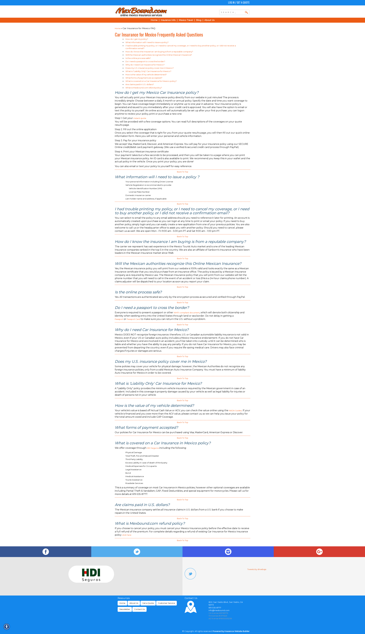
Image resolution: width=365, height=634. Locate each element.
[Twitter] (136, 551)
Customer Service (166, 603)
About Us (133, 603)
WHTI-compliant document (187, 312)
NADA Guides (235, 410)
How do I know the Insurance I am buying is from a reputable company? (159, 51)
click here (126, 535)
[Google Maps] (319, 551)
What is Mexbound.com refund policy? (143, 88)
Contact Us (139, 609)
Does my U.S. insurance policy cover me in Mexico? (149, 68)
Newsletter (124, 609)
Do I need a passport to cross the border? (145, 61)
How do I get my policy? (136, 39)
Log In (231, 2)
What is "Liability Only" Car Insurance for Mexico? (148, 71)
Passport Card (133, 319)
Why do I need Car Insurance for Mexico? (145, 65)
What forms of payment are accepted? (143, 78)
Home (118, 28)
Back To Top (182, 172)
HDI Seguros (153, 448)
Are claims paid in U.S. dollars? (139, 84)
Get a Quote (243, 2)
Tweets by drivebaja (256, 569)
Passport (119, 319)
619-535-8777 (215, 607)
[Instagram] (228, 551)
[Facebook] (45, 551)
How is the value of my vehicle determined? (146, 74)
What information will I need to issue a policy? (147, 42)
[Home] (153, 11)
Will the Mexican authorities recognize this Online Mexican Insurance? (158, 55)
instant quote (139, 118)
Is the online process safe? (138, 58)
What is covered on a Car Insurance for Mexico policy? (151, 81)
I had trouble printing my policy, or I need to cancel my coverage (155, 45)
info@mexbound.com (219, 610)
